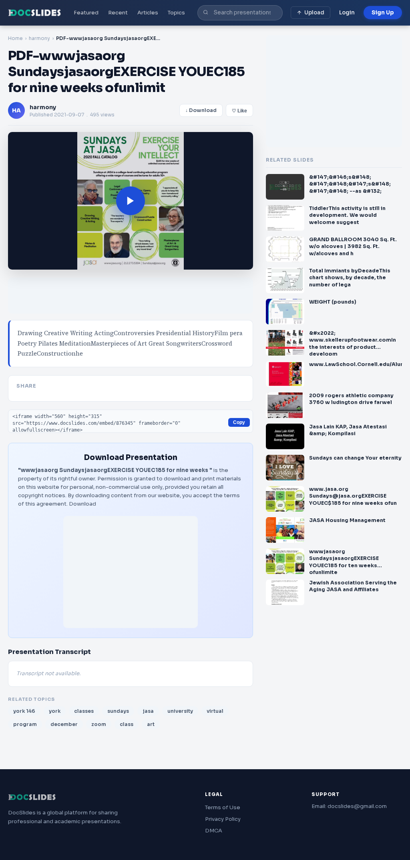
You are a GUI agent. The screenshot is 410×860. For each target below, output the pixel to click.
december (64, 724)
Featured (86, 12)
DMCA (213, 830)
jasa (148, 711)
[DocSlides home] (34, 12)
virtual (215, 711)
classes (84, 711)
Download (82, 503)
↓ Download (201, 110)
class (126, 724)
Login (347, 12)
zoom (98, 724)
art (151, 724)
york (54, 711)
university (180, 711)
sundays (118, 711)
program (25, 724)
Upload (314, 12)
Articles (147, 12)
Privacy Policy (223, 819)
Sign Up (383, 12)
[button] (130, 201)
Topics (176, 12)
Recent (118, 12)
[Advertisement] (130, 572)
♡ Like (239, 111)
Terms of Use (222, 807)
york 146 (24, 711)
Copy (239, 422)
